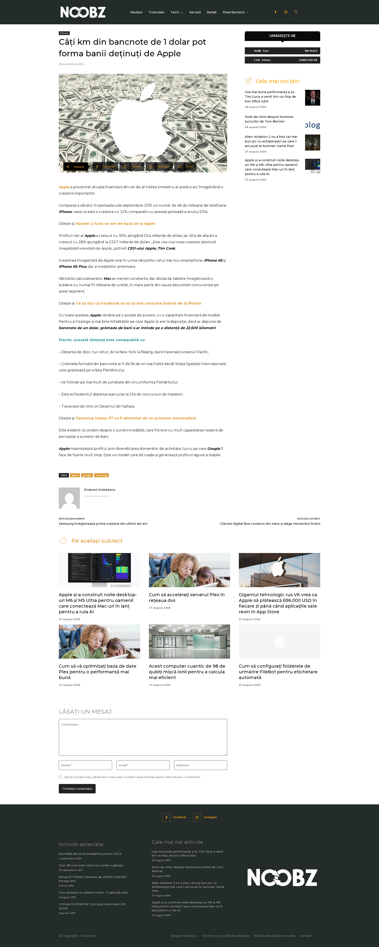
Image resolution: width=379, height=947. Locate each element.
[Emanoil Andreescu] (69, 498)
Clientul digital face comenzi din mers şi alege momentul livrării (270, 524)
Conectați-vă (308, 60)
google (87, 475)
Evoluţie (64, 33)
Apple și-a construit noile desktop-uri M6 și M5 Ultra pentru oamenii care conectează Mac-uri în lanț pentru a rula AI (187, 906)
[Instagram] (286, 12)
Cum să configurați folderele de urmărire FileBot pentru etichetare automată (278, 671)
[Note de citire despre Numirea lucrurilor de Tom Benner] (312, 121)
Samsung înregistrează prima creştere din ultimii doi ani (103, 524)
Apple (64, 187)
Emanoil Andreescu (99, 490)
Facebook (179, 817)
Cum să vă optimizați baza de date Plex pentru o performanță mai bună (97, 671)
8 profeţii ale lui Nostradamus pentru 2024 (90, 853)
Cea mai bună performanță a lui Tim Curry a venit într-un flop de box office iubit (270, 96)
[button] (296, 12)
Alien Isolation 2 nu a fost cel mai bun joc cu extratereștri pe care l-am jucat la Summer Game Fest (271, 141)
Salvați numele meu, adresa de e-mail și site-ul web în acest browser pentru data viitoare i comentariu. (132, 777)
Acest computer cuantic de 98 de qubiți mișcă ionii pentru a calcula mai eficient (187, 671)
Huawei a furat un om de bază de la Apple (115, 224)
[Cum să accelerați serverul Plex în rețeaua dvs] (189, 570)
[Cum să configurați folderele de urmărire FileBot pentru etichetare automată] (279, 641)
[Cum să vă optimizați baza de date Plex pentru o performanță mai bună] (99, 641)
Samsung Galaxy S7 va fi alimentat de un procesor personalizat (136, 418)
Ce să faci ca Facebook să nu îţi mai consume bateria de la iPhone (138, 303)
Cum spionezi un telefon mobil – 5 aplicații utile (93, 892)
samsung (101, 475)
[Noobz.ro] (83, 12)
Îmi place (311, 50)
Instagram (210, 817)
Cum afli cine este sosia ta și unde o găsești (91, 865)
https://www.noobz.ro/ (97, 496)
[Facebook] (276, 12)
